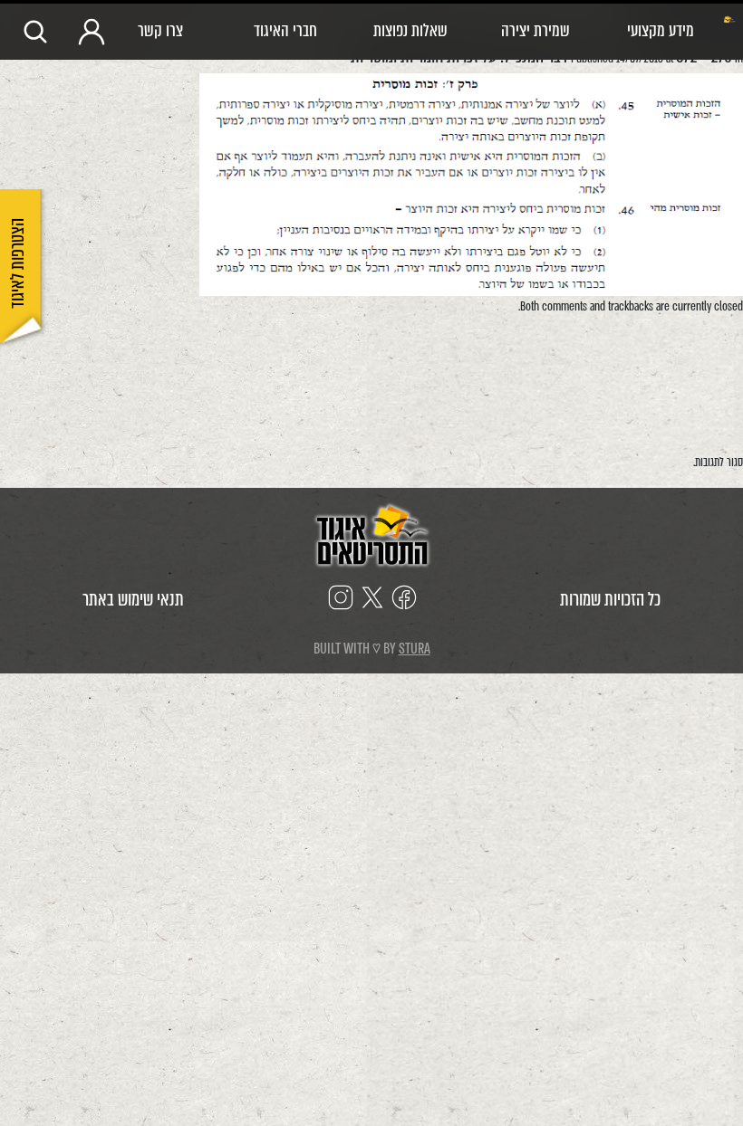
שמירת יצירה (535, 30)
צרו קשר (160, 30)
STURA (414, 648)
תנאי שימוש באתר (133, 600)
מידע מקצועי (660, 30)
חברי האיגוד (285, 30)
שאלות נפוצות (410, 30)
